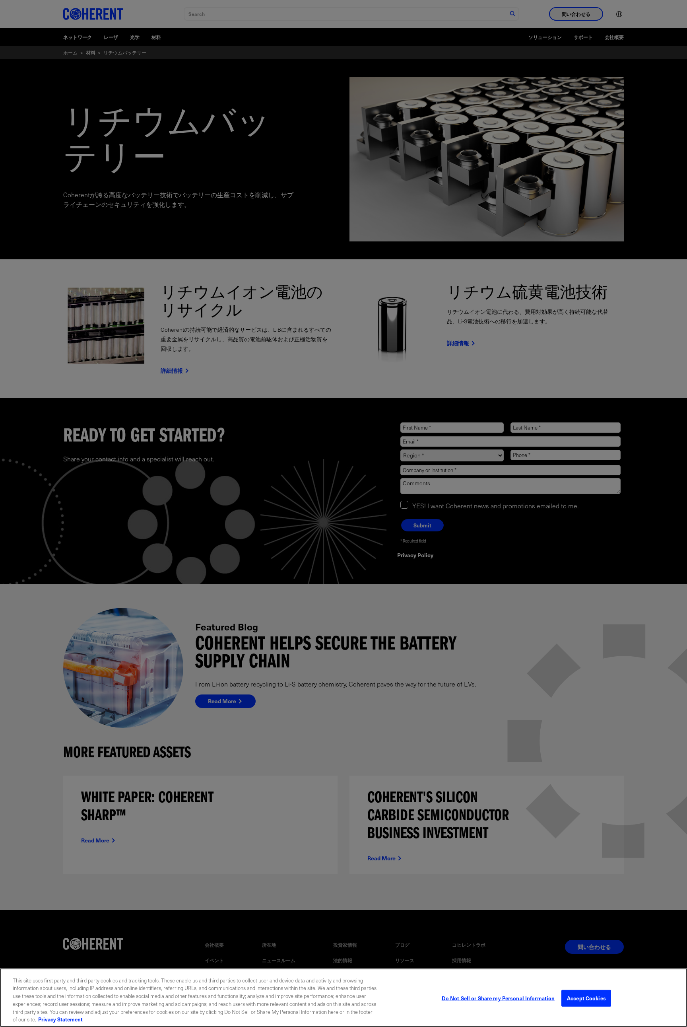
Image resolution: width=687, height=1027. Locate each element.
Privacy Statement (60, 1019)
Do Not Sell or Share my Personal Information (498, 998)
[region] (343, 998)
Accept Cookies (586, 998)
